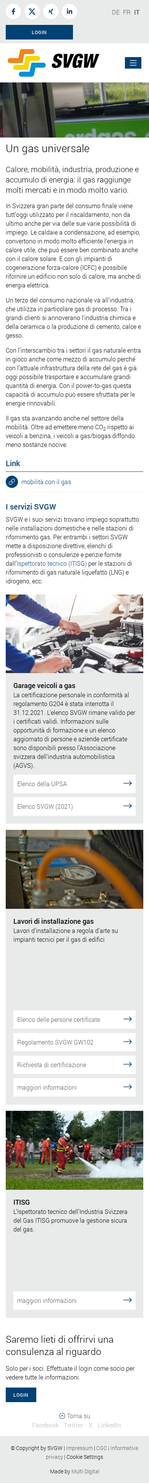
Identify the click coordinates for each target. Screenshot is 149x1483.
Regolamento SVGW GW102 (55, 1042)
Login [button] (39, 32)
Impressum (79, 1448)
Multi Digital (85, 1471)
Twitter (73, 1425)
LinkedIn (109, 1425)
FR (127, 12)
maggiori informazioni (47, 1087)
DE (116, 12)
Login (21, 1395)
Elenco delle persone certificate (58, 1019)
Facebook (45, 1425)
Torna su (77, 1416)
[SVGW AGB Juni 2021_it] (95, 1448)
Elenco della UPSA (42, 784)
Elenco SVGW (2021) (45, 806)
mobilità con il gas (45, 482)
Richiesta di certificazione (51, 1065)
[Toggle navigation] (133, 63)
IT (136, 12)
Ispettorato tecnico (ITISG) (52, 563)
